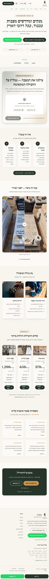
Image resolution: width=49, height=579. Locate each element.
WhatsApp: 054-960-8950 (36, 535)
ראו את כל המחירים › (19, 397)
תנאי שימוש (14, 568)
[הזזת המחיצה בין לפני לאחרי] (25, 224)
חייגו (36, 576)
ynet (33, 63)
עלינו (27, 8)
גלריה (31, 8)
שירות (45, 8)
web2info (17, 63)
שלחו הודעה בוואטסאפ (11, 40)
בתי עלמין (36, 8)
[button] (24, 104)
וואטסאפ (15, 483)
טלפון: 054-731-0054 (37, 530)
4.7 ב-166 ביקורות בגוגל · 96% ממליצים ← (24, 415)
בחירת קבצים (30, 110)
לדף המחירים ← (24, 488)
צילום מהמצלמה (17, 110)
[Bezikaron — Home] (45, 3)
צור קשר (11, 8)
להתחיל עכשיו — (23, 173)
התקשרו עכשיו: (33, 40)
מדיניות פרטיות (21, 568)
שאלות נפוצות (22, 8)
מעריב (26, 63)
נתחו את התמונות (12, 118)
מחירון (41, 8)
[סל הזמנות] (16, 3)
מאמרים (16, 8)
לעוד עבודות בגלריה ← (24, 259)
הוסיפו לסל (39, 387)
